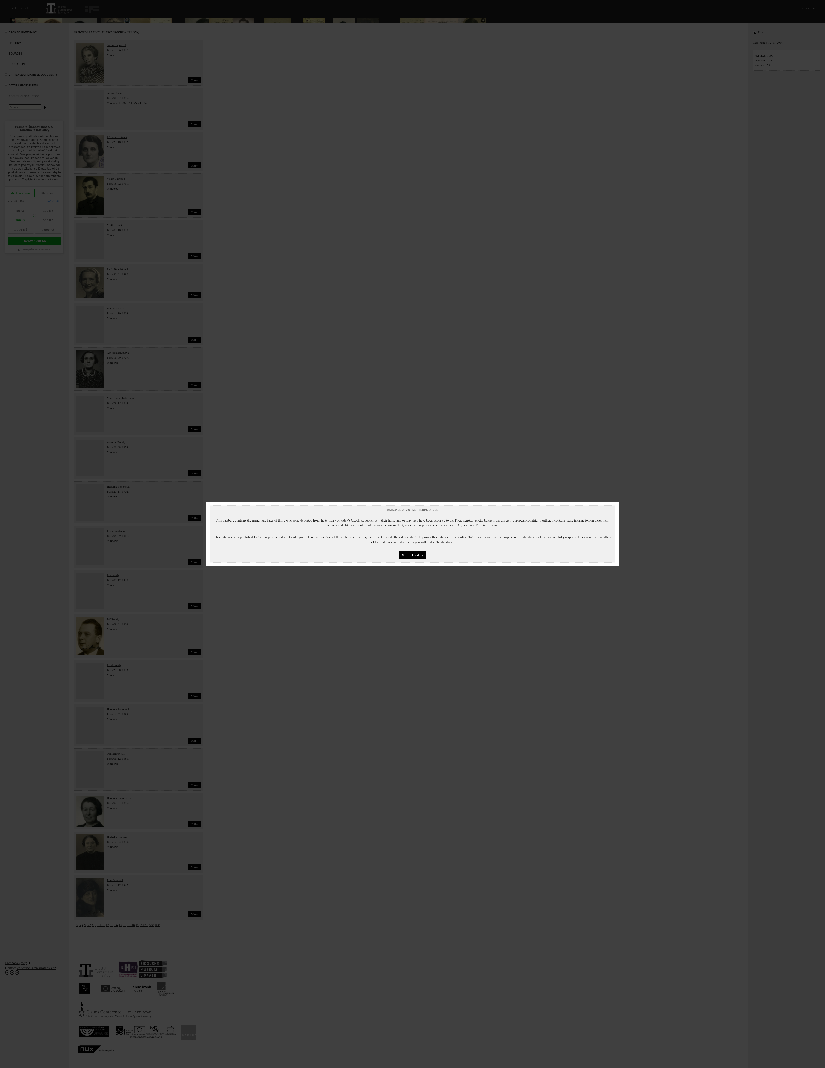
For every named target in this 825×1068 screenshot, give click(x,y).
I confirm (417, 555)
